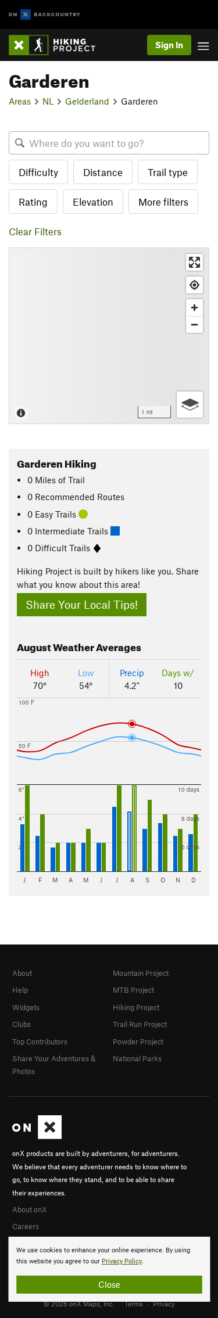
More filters (163, 201)
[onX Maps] (37, 1136)
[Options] (190, 405)
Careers (25, 1226)
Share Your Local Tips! (82, 604)
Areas (20, 101)
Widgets (26, 1007)
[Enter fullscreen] (194, 262)
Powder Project (138, 1041)
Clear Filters (35, 231)
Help (20, 989)
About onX (29, 1209)
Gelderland (87, 101)
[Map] (109, 335)
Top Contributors (39, 1041)
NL (47, 101)
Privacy (164, 1303)
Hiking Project (136, 1007)
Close (109, 1284)
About (22, 973)
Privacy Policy (122, 1261)
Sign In (169, 44)
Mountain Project (141, 973)
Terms (133, 1303)
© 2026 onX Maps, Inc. (79, 1303)
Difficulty (38, 172)
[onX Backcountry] (44, 15)
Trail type (168, 172)
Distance (103, 172)
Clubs (21, 1024)
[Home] (58, 45)
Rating (33, 201)
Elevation (93, 201)
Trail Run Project (140, 1024)
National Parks (137, 1058)
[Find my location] (194, 284)
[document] (109, 1269)
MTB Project (133, 989)
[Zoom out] (194, 324)
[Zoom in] (194, 307)
